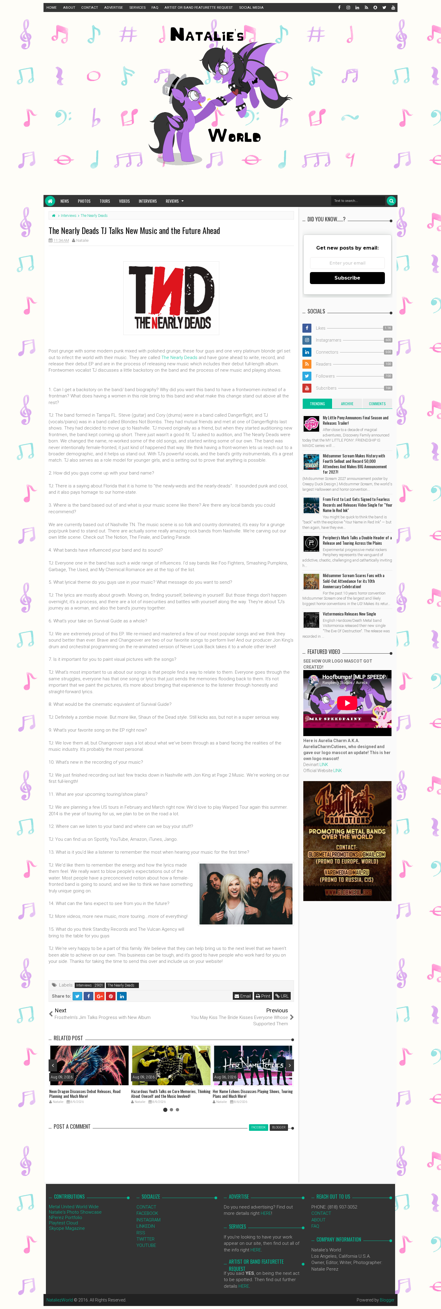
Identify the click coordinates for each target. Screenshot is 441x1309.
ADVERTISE (113, 7)
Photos (84, 201)
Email (245, 996)
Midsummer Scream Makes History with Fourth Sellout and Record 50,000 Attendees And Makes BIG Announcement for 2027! (355, 463)
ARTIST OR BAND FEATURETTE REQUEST (198, 7)
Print (265, 996)
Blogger (387, 1300)
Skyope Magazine (67, 1228)
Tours (105, 201)
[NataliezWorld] (50, 201)
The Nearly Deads (179, 357)
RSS (140, 1233)
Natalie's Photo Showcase (75, 1212)
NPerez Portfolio (65, 1217)
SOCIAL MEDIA (251, 7)
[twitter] (384, 7)
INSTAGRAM (148, 1220)
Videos (124, 201)
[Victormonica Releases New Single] (311, 620)
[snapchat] (375, 7)
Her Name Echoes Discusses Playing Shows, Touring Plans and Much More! (253, 1093)
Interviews (148, 201)
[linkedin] (357, 7)
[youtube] (393, 7)
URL (284, 996)
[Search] (391, 200)
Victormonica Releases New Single (349, 613)
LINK (324, 764)
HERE (266, 1213)
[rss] (366, 7)
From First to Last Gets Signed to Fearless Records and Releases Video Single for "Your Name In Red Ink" (357, 504)
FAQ (155, 7)
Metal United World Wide (74, 1206)
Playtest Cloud (63, 1223)
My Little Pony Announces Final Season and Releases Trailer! (355, 420)
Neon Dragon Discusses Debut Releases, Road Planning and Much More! (85, 1093)
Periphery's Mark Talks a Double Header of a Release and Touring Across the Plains (357, 540)
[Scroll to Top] (434, 1299)
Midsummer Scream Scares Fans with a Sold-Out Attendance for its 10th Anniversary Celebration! (353, 580)
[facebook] (339, 7)
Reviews (172, 201)
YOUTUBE (146, 1245)
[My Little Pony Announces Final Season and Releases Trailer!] (311, 424)
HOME (51, 7)
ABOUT (69, 7)
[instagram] (348, 7)
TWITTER (145, 1239)
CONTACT (89, 7)
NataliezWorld (59, 1300)
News (65, 201)
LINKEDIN (145, 1226)
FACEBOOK (147, 1213)
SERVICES (137, 7)
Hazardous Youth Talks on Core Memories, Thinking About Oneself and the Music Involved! (171, 1093)
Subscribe (347, 278)
